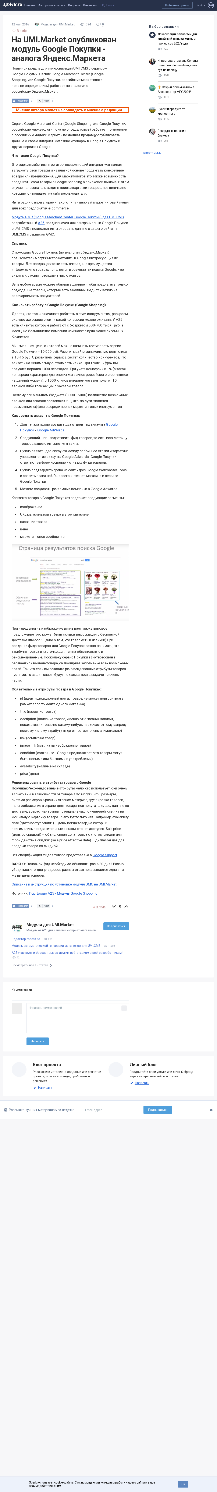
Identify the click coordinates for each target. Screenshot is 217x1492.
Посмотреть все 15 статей (30, 965)
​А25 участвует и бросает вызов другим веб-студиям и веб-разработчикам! (67, 953)
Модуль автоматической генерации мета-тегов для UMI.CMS (56, 946)
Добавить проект (177, 5)
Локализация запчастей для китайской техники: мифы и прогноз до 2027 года (178, 38)
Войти (201, 5)
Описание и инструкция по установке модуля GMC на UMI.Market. (64, 884)
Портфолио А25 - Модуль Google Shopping (63, 893)
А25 (41, 223)
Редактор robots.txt (26, 939)
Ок (183, 1484)
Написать (45, 1088)
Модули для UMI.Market (50, 924)
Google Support (105, 855)
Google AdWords (50, 430)
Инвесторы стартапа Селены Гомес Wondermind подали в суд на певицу (178, 65)
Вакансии (90, 5)
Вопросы (74, 5)
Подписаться (116, 926)
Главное (30, 5)
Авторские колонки (51, 5)
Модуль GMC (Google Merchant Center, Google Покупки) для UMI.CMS (68, 217)
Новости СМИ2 (151, 152)
